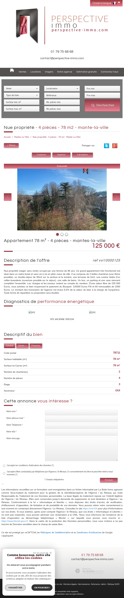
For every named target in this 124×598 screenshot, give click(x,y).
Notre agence (64, 72)
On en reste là (40, 552)
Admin (103, 584)
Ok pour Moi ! (42, 587)
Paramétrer (15, 587)
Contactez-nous (109, 72)
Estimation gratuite (87, 72)
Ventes (22, 72)
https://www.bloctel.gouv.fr (14, 521)
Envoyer (109, 480)
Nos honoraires (84, 584)
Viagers (49, 72)
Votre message (13, 438)
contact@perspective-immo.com (62, 58)
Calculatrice (82, 155)
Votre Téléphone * (14, 424)
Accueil (7, 136)
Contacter (41, 155)
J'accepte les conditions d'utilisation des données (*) (30, 465)
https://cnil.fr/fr (90, 508)
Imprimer (61, 155)
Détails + (22, 346)
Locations (36, 72)
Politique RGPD (113, 584)
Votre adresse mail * (15, 418)
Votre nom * (11, 411)
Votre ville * (11, 431)
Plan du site (57, 584)
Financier (35, 346)
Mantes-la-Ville (21, 136)
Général (9, 346)
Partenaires (95, 584)
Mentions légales (70, 584)
